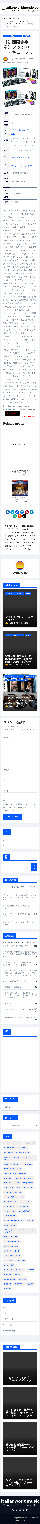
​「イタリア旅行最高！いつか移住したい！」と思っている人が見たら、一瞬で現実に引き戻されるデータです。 (20, 995)
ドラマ (26, 36)
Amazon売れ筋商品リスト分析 (15, 981)
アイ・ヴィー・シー (11, 1183)
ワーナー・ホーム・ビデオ (18, 63)
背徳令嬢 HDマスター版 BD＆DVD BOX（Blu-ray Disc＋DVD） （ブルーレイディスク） (19, 660)
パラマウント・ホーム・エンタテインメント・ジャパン (19, 1231)
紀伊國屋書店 (9, 1279)
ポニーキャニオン (11, 1246)
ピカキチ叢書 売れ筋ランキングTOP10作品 (20, 1009)
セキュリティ (9, 1211)
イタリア (8, 1187)
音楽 (30, 1284)
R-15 (28, 593)
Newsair (32, 1517)
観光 (7, 1284)
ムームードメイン (11, 1251)
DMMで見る (12, 413)
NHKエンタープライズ (12, 1169)
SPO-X (8, 1178)
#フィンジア (29, 1143)
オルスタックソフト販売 (13, 1192)
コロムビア (25, 1202)
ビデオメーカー (10, 1237)
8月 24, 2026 (24, 665)
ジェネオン (9, 1206)
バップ (30, 1220)
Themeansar (20, 1521)
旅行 (7, 1274)
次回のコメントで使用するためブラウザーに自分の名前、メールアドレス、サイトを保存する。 (19, 807)
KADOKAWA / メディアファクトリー (16, 1152)
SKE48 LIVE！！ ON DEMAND (15, 1173)
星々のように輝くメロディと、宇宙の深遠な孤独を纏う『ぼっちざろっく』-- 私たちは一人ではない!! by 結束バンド (20, 973)
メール (7, 780)
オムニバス (30, 677)
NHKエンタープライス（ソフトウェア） (17, 1164)
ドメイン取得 (24, 1211)
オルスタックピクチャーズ (13, 1197)
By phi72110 (14, 59)
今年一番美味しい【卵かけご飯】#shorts (19, 1017)
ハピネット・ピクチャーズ (13, 1220)
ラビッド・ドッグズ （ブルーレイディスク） (20, 1379)
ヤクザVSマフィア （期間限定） (16, 946)
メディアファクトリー (12, 1256)
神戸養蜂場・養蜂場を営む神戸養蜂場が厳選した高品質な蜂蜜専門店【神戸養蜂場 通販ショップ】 (20, 954)
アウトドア (28, 1183)
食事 (7, 1288)
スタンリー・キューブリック (16, 680)
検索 (6, 857)
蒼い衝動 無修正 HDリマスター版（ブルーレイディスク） (20, 1447)
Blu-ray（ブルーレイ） (12, 36)
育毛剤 (22, 1279)
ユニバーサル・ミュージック (14, 1260)
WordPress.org (9, 1331)
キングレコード (10, 1202)
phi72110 (22, 572)
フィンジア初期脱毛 (11, 1241)
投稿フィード (8, 1319)
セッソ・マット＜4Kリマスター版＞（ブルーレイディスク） (20, 1482)
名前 (6, 770)
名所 (30, 1270)
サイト (6, 791)
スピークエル (22, 1206)
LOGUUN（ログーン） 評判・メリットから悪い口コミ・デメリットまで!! (20, 963)
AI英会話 (22, 1148)
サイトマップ (8, 1003)
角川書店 (19, 1284)
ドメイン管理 (9, 1216)
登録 (4, 1307)
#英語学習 (9, 1148)
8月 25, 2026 (24, 623)
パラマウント (9, 1225)
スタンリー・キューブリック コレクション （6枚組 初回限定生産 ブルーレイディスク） (19, 702)
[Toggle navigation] (3, 9)
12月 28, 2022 (24, 706)
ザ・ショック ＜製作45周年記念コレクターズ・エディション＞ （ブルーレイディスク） (19, 897)
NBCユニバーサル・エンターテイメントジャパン (19, 1158)
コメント (8, 737)
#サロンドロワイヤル (12, 1143)
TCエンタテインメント (23, 1178)
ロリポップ (9, 1265)
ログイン (6, 1313)
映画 (18, 1274)
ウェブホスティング (24, 1187)
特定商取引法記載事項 (12, 987)
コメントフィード (10, 1325)
